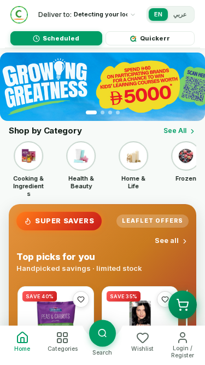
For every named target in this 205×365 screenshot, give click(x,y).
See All (174, 130)
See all (167, 240)
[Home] (19, 15)
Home (22, 348)
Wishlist (142, 348)
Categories (63, 348)
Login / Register (182, 352)
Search (102, 352)
